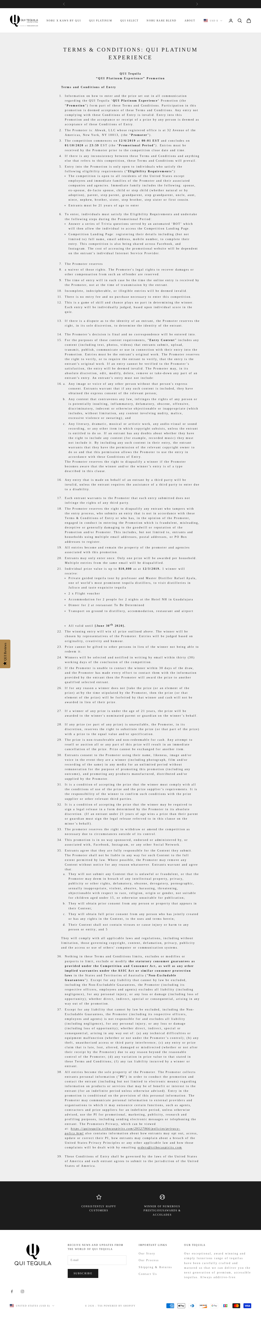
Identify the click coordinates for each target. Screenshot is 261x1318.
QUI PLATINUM (100, 20)
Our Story (147, 1253)
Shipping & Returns (155, 1267)
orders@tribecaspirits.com (160, 1147)
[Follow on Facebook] (12, 1291)
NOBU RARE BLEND (161, 20)
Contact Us (148, 1273)
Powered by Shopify (120, 1306)
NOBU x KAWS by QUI (63, 20)
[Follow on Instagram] (22, 1291)
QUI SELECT (129, 20)
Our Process (149, 1260)
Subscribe (83, 1273)
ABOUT (190, 20)
